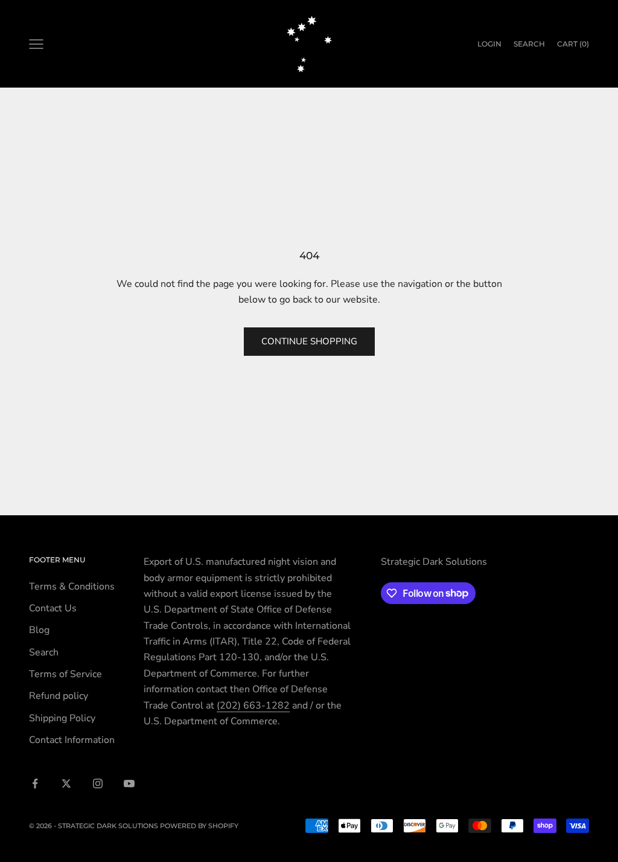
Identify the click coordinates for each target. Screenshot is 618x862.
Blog (39, 630)
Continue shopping (309, 341)
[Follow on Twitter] (66, 783)
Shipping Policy (62, 718)
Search (44, 652)
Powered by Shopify (199, 826)
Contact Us (53, 608)
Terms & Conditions (72, 586)
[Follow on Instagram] (98, 783)
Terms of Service (65, 674)
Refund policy (58, 696)
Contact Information (72, 740)
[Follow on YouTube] (129, 783)
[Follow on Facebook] (35, 783)
